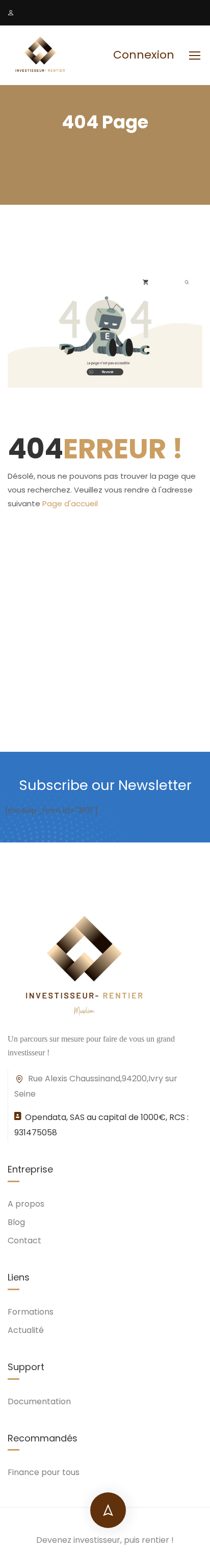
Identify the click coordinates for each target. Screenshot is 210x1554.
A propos (26, 1204)
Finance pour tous (44, 1472)
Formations (31, 1312)
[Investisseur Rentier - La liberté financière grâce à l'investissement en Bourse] (40, 55)
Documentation (39, 1401)
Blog (16, 1222)
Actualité (26, 1330)
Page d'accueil (70, 503)
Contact (24, 1240)
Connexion (143, 55)
